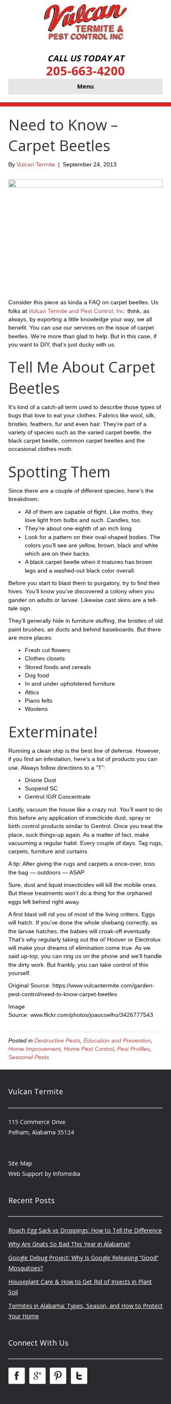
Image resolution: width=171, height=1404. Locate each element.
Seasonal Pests (28, 1057)
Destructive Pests (57, 1040)
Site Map (20, 1163)
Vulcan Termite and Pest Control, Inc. (77, 311)
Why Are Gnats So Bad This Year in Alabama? (69, 1244)
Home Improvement (34, 1048)
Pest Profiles (133, 1048)
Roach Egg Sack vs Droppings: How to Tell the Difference (85, 1230)
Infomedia (66, 1174)
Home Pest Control (89, 1048)
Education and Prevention (117, 1040)
